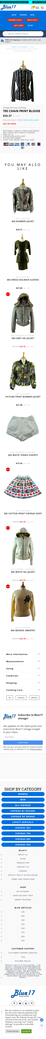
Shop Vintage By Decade (17, 49)
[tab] (23, 654)
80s (23, 936)
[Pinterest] (31, 1003)
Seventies (21, 698)
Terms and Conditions (23, 879)
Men (32, 15)
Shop (14, 15)
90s (23, 940)
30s (23, 916)
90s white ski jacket (23, 572)
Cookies (23, 871)
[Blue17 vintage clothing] (8, 7)
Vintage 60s (23, 827)
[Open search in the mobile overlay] (23, 33)
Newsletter (23, 863)
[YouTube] (26, 1003)
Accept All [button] (26, 1031)
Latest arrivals (22, 822)
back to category (20, 47)
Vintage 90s (23, 844)
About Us (23, 855)
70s (9, 698)
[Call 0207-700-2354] (42, 7)
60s (23, 928)
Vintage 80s (23, 839)
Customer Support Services (23, 953)
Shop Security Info (23, 895)
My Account (23, 891)
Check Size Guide (31, 120)
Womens (34, 698)
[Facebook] (14, 1003)
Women (23, 15)
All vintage (23, 805)
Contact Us (23, 867)
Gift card (18, 25)
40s (23, 920)
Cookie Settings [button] (12, 1031)
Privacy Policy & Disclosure (23, 875)
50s (23, 924)
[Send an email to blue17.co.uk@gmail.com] (37, 7)
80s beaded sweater (23, 630)
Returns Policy (23, 961)
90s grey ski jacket (23, 338)
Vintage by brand (23, 816)
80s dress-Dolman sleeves (23, 279)
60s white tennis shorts (23, 455)
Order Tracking (23, 900)
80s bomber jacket (23, 221)
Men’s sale (32, 20)
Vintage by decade (23, 811)
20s (23, 912)
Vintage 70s (23, 833)
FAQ (23, 957)
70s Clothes (33, 49)
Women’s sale (15, 20)
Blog (30, 25)
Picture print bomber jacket (23, 396)
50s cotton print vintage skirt (23, 513)
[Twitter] (20, 1003)
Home (32, 47)
